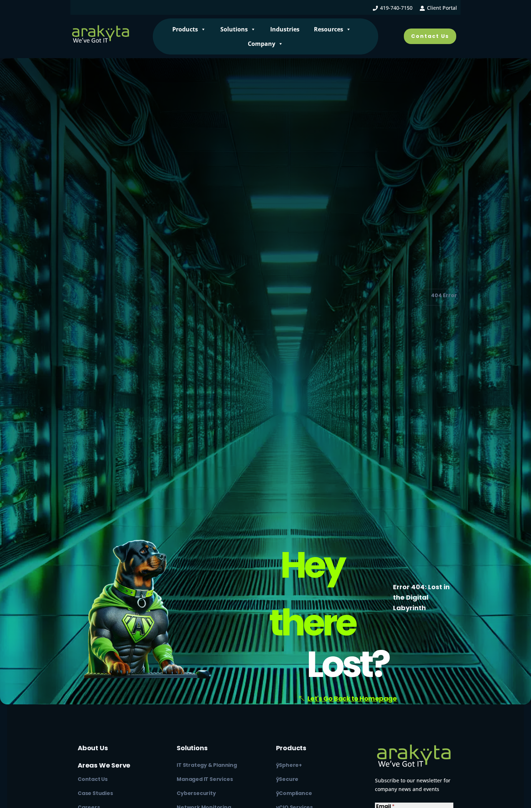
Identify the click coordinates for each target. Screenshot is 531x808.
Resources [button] (328, 29)
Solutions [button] (234, 29)
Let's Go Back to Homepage (352, 698)
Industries (284, 29)
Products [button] (185, 29)
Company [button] (261, 44)
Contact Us (430, 36)
